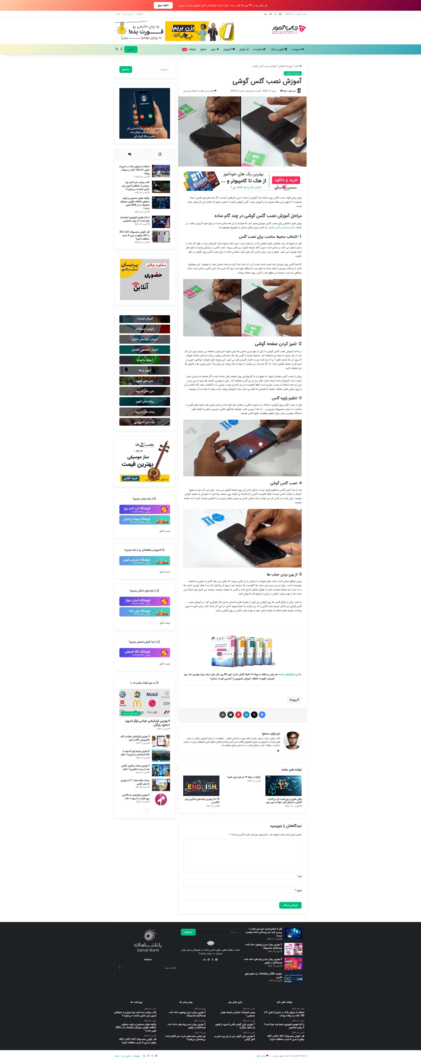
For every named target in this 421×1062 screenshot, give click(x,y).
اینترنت (259, 49)
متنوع (203, 49)
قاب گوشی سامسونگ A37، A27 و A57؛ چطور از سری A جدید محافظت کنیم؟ (144, 387)
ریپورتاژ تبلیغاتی (285, 66)
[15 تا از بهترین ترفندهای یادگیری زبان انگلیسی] (201, 786)
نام (299, 877)
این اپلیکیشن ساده (289, 675)
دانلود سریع (163, 5)
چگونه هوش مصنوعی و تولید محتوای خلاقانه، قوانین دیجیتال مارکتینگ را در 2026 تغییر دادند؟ (145, 293)
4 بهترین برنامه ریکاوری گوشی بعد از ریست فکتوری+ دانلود (145, 999)
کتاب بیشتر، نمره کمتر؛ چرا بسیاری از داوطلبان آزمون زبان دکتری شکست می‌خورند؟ (145, 236)
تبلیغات (197, 14)
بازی (213, 49)
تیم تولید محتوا (256, 90)
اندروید (297, 49)
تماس (130, 49)
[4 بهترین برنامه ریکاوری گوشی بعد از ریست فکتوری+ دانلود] (131, 990)
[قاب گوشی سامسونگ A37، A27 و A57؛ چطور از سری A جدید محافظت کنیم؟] (131, 374)
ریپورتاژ (293, 701)
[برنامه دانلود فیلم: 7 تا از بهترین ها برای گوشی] (131, 1032)
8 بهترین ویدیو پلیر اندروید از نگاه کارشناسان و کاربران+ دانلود (144, 960)
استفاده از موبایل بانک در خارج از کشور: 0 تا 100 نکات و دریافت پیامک (144, 187)
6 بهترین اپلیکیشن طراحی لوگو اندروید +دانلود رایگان (147, 893)
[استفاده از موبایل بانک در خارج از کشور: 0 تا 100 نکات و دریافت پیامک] (131, 178)
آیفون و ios (278, 49)
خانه (176, 14)
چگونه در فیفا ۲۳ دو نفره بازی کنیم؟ (243, 778)
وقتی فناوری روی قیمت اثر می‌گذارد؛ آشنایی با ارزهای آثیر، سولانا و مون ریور (284, 801)
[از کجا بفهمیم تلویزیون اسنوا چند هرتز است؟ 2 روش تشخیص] (131, 335)
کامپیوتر (228, 49)
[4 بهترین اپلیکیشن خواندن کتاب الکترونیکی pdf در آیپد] (131, 911)
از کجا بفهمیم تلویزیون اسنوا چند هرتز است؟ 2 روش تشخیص (145, 343)
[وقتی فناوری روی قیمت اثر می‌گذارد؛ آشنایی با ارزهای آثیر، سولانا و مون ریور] (283, 786)
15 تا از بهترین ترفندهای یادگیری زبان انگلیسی (202, 801)
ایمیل (298, 891)
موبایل (243, 49)
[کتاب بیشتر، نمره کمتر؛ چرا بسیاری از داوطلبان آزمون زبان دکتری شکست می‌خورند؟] (131, 220)
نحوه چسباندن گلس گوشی (281, 229)
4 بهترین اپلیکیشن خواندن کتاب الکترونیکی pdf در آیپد (145, 920)
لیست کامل (165, 702)
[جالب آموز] (132, 29)
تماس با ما (186, 14)
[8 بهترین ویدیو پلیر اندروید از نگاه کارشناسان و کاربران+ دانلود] (131, 951)
